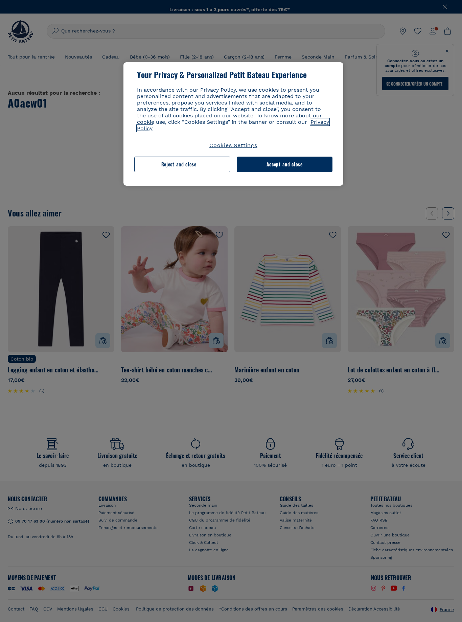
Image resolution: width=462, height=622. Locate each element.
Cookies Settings (233, 145)
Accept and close (285, 164)
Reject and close (179, 164)
